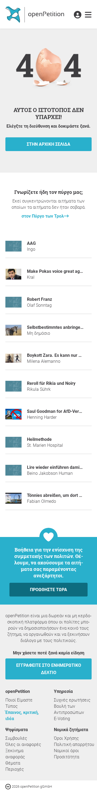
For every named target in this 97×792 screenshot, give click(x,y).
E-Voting (62, 718)
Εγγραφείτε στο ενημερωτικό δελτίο (48, 669)
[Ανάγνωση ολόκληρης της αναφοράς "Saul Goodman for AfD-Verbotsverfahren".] (13, 416)
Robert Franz (39, 299)
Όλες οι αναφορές (23, 744)
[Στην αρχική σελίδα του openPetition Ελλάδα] (35, 14)
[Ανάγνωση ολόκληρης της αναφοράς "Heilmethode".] (13, 444)
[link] (88, 15)
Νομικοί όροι (66, 750)
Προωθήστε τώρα (48, 589)
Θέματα (12, 763)
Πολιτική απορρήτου (74, 744)
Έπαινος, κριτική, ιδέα (22, 715)
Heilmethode (39, 439)
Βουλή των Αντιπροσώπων (69, 709)
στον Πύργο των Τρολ (43, 216)
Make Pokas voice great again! (57, 271)
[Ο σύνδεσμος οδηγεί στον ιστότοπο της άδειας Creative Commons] (8, 786)
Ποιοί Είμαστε (19, 700)
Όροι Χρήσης (66, 738)
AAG (31, 243)
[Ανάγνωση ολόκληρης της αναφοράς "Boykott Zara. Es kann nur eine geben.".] (13, 360)
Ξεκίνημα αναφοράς (15, 753)
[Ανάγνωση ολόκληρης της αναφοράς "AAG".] (13, 248)
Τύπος (11, 706)
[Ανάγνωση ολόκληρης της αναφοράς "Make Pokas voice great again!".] (13, 276)
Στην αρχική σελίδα (48, 144)
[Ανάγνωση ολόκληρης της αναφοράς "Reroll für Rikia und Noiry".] (13, 388)
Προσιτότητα (66, 756)
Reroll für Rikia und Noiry (51, 383)
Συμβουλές (16, 738)
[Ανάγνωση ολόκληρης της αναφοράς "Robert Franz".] (13, 304)
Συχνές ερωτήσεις (72, 700)
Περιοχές (14, 769)
